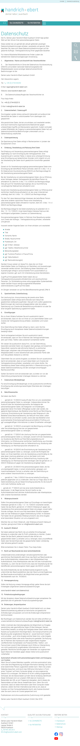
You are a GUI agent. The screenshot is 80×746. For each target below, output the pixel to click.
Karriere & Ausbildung (73, 1)
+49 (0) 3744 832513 (12, 102)
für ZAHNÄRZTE (36, 721)
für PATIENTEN (35, 725)
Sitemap (59, 727)
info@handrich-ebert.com (33, 524)
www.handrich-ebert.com (17, 91)
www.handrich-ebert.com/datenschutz (15, 590)
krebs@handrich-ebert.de (15, 106)
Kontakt (62, 1)
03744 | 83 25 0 (9, 730)
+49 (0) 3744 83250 (13, 83)
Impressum (60, 721)
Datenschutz (61, 724)
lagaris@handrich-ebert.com (16, 87)
